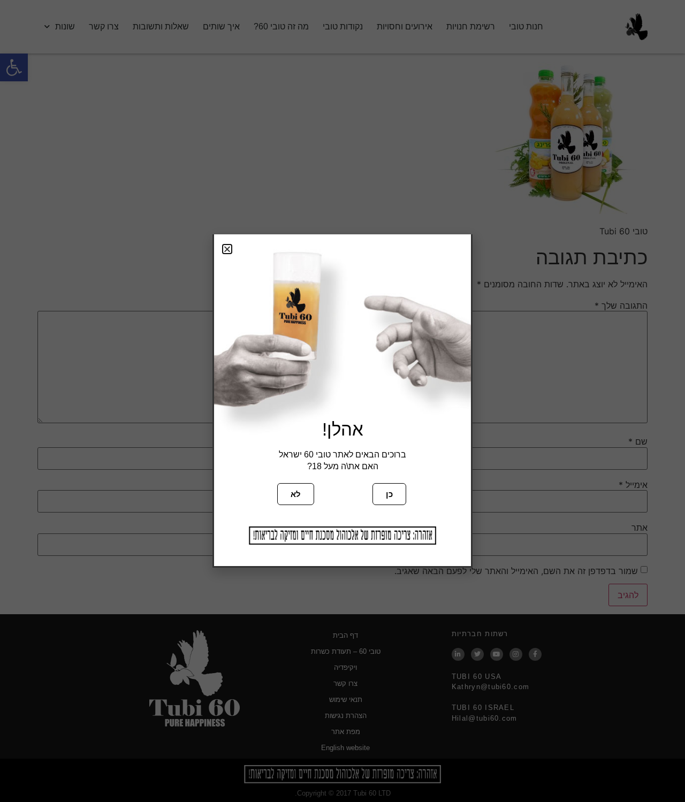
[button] (227, 249)
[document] (342, 401)
